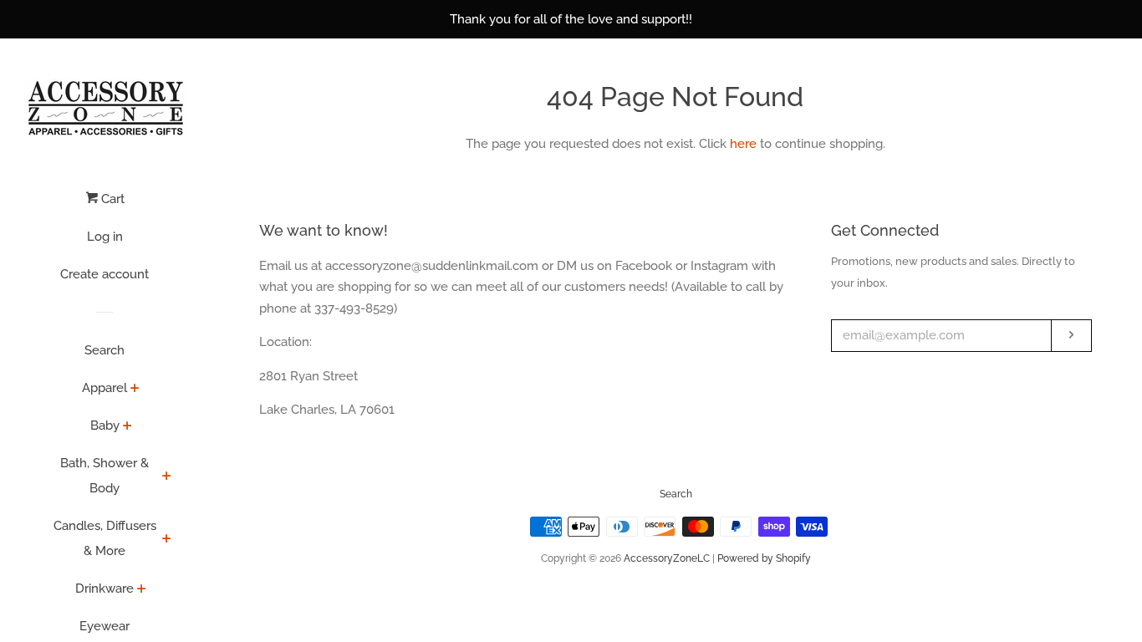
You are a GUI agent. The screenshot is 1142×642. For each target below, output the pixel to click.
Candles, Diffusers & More (105, 538)
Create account (104, 274)
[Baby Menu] (127, 427)
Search (104, 350)
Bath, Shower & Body (104, 476)
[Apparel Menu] (135, 389)
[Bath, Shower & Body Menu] (167, 477)
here (743, 143)
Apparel (104, 387)
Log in (105, 236)
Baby (105, 425)
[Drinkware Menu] (142, 590)
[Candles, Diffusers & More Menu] (167, 540)
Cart (111, 198)
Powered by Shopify (764, 558)
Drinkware (104, 588)
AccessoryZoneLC (667, 558)
